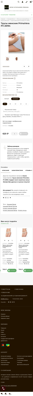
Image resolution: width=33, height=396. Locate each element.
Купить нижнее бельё (10, 208)
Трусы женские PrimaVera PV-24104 (23, 246)
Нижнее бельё (11, 204)
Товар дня (3, 328)
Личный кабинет (5, 316)
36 (5, 104)
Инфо (2, 332)
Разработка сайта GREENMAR (9, 385)
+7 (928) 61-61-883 (5, 292)
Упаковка (19, 362)
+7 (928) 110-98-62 (18, 289)
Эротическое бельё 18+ (23, 364)
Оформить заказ (5, 318)
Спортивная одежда (22, 360)
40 (15, 104)
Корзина (3, 314)
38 (10, 104)
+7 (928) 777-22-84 (5, 289)
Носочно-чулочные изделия (24, 356)
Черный (6, 98)
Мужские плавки (5, 362)
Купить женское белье (10, 210)
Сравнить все (5, 223)
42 (20, 104)
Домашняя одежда (6, 356)
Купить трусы (22, 210)
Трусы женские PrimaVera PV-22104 (7, 246)
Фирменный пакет (10, 109)
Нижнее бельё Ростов (10, 206)
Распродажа (20, 358)
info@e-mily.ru (4, 299)
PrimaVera (4, 167)
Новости (3, 334)
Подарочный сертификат (7, 338)
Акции (2, 330)
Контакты (3, 336)
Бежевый (15, 98)
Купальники (4, 360)
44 (26, 104)
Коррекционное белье (7, 358)
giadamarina (4, 340)
